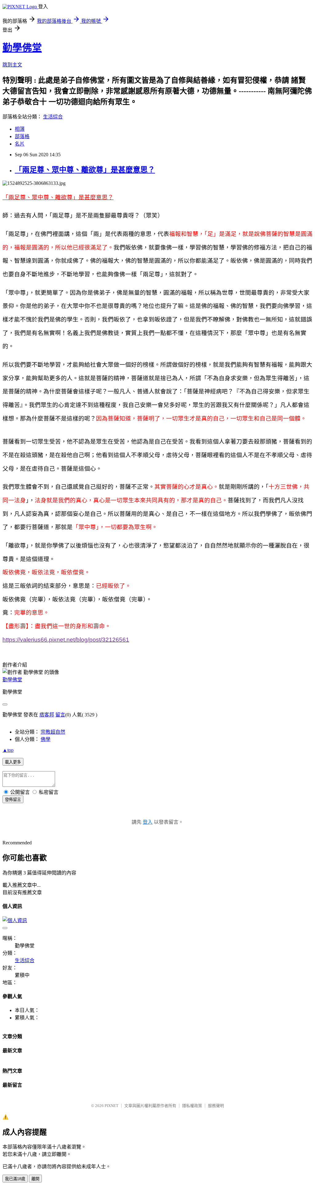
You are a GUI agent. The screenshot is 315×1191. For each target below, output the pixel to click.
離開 (35, 1179)
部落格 (22, 136)
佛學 (45, 739)
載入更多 (13, 762)
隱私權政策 (192, 1105)
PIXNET (111, 1105)
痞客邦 (46, 714)
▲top (8, 750)
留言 (60, 714)
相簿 (20, 129)
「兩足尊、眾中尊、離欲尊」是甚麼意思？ (85, 170)
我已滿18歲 (15, 1179)
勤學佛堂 (22, 47)
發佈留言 (13, 799)
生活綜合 (53, 116)
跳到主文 (12, 64)
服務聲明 (216, 1105)
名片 (20, 143)
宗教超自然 (53, 732)
